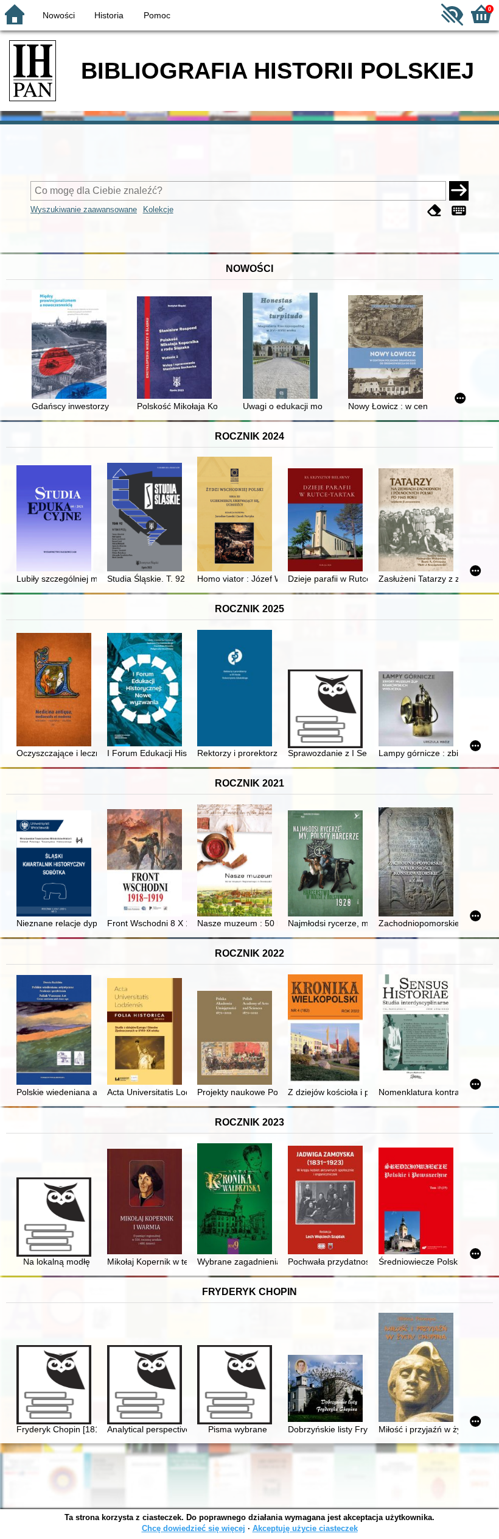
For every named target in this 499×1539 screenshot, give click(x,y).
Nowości (59, 15)
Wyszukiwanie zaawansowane (83, 209)
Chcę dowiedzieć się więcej (193, 1528)
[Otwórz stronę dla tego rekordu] (71, 345)
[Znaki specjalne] (459, 210)
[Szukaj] (459, 191)
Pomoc (157, 15)
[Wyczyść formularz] (434, 210)
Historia (109, 15)
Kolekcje (158, 209)
